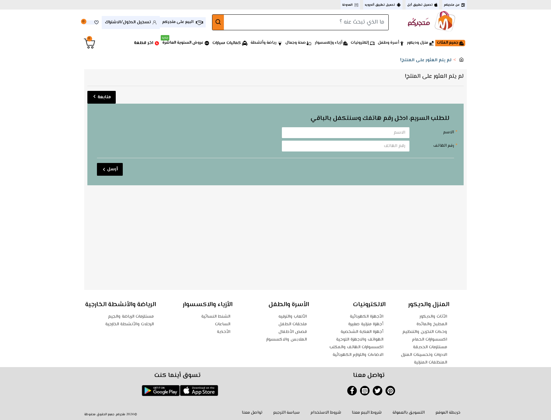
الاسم (448, 132)
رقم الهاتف (443, 146)
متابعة (104, 97)
